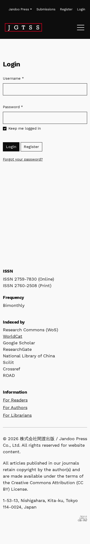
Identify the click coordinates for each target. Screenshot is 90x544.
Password (13, 107)
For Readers (15, 400)
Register (31, 146)
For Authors (15, 407)
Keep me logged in (24, 128)
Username (13, 78)
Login (11, 146)
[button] (20, 10)
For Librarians (17, 415)
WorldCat (12, 336)
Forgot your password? (23, 159)
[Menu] (80, 29)
